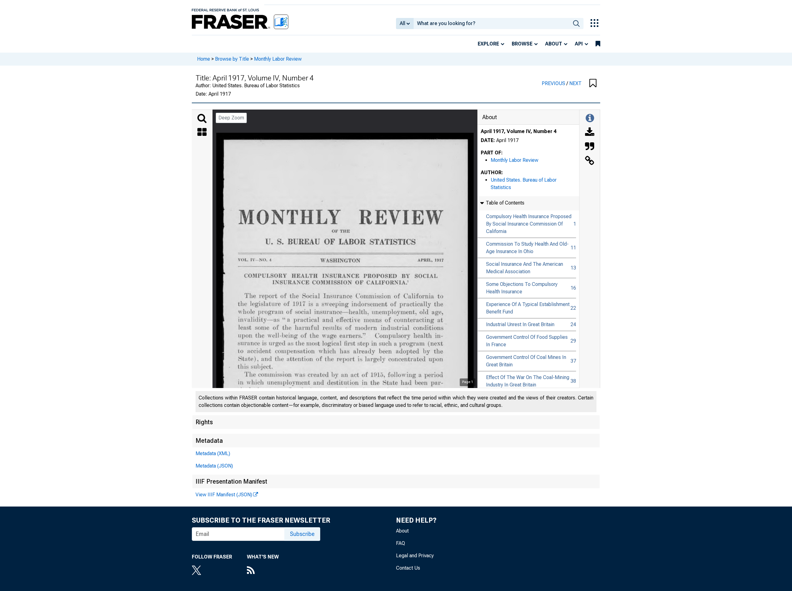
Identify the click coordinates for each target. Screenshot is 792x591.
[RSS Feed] (263, 571)
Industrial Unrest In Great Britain (520, 324)
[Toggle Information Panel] (590, 118)
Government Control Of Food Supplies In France (527, 340)
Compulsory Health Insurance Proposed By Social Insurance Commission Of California (528, 224)
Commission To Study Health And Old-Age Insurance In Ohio (527, 247)
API (579, 44)
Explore (488, 44)
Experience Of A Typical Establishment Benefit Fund (528, 308)
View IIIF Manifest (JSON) (224, 495)
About (553, 44)
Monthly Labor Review (278, 59)
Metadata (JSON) (214, 466)
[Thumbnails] (202, 132)
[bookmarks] (598, 44)
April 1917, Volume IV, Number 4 (518, 131)
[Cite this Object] (589, 147)
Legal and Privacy (415, 556)
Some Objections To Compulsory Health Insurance (521, 288)
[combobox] (491, 23)
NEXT (575, 83)
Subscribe (302, 534)
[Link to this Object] (589, 161)
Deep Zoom (231, 118)
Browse (522, 44)
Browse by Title (232, 59)
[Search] (202, 118)
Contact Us (408, 568)
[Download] (589, 132)
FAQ (400, 543)
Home (203, 59)
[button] (592, 83)
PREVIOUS (554, 83)
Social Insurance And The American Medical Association (524, 267)
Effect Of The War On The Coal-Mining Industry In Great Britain (527, 381)
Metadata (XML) (213, 453)
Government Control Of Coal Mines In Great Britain (526, 361)
